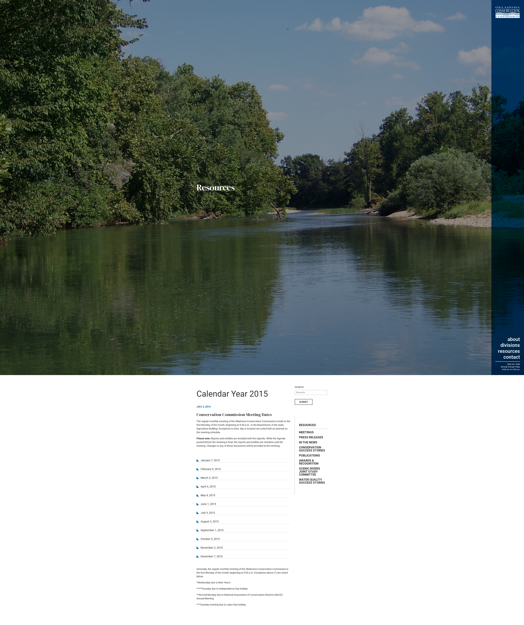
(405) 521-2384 (513, 364)
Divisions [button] (510, 345)
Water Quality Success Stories (312, 481)
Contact (511, 357)
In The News (308, 442)
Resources (509, 351)
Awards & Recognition (308, 462)
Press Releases (311, 437)
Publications (309, 455)
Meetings (306, 432)
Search (299, 387)
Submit (303, 401)
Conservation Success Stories (312, 449)
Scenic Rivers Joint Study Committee (309, 471)
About (513, 339)
